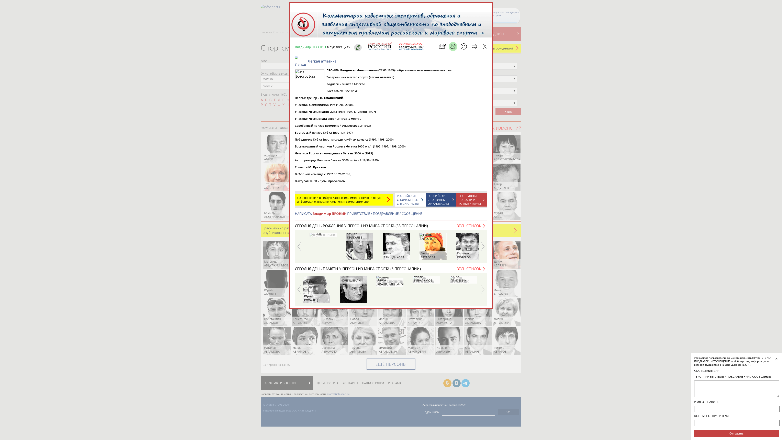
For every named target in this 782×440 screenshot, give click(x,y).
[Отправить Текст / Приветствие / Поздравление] (463, 46)
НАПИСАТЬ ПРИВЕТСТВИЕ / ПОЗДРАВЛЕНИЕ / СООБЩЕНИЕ (359, 213)
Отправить (736, 433)
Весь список (469, 225)
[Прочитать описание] (453, 46)
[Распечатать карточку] (474, 46)
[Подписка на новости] (442, 46)
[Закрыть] (484, 46)
